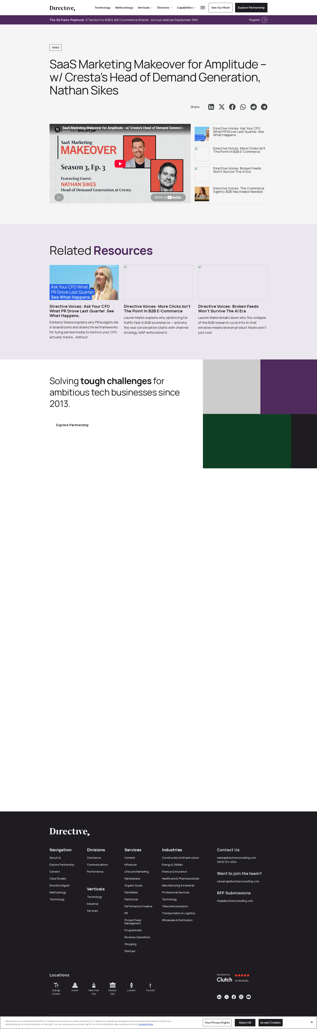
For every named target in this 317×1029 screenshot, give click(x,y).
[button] (211, 107)
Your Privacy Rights (217, 1022)
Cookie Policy (145, 1024)
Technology (103, 7)
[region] (158, 1022)
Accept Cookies (270, 1022)
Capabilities (185, 7)
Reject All (245, 1022)
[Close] (311, 1022)
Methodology (124, 7)
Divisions (163, 7)
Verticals (144, 7)
